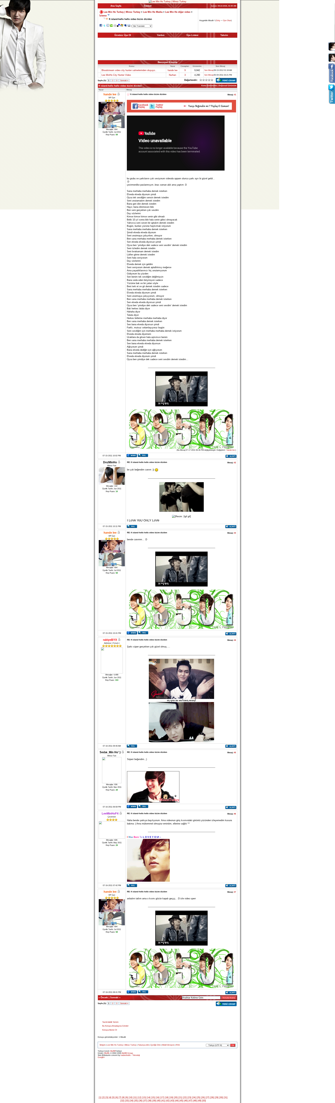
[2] (103, 1097)
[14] (148, 1097)
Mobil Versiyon (168, 1045)
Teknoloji (136, 1055)
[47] (190, 1100)
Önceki (104, 997)
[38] (149, 1100)
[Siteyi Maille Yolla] (128, 26)
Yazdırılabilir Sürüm (110, 1022)
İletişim (102, 1045)
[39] (154, 1100)
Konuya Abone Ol (109, 1030)
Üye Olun (227, 20)
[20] (176, 1097)
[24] (194, 1097)
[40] (159, 1100)
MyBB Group (127, 1053)
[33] (127, 1100)
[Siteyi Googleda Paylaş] (107, 26)
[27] (207, 1097)
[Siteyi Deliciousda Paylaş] (118, 26)
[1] (100, 1097)
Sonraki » (124, 80)
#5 (235, 752)
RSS (178, 1045)
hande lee (172, 70)
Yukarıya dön (143, 1045)
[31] (226, 1097)
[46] (186, 1100)
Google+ (101, 1057)
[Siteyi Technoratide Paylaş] (111, 26)
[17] (162, 1097)
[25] (198, 1097)
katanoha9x (126, 1055)
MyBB (112, 1051)
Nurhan (172, 75)
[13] (144, 1097)
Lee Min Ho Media (152, 11)
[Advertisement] (167, 49)
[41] (163, 1100)
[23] (189, 1097)
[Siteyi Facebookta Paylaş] (100, 26)
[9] (126, 1097)
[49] (199, 1100)
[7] (120, 1097)
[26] (203, 1097)
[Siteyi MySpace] (125, 26)
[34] (131, 1100)
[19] (171, 1097)
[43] (172, 1100)
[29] (216, 1097)
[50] (204, 1100)
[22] (185, 1097)
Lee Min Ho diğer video (177, 11)
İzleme (103, 15)
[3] (106, 1097)
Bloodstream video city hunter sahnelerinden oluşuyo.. (129, 70)
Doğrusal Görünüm (227, 85)
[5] (113, 1097)
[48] (195, 1100)
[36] (140, 1100)
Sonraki (114, 997)
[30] (221, 1097)
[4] (110, 1097)
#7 (235, 892)
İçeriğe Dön (156, 1045)
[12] (139, 1097)
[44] (177, 1100)
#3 (235, 533)
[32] (122, 1100)
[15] (153, 1097)
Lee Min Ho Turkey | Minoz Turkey (122, 11)
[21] (180, 1097)
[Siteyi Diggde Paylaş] (114, 26)
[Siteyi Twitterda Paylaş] (104, 26)
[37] (145, 1100)
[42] (168, 1100)
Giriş (218, 20)
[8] (123, 1097)
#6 (235, 814)
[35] (136, 1100)
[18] (167, 1097)
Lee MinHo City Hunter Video (116, 75)
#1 (235, 95)
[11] (135, 1097)
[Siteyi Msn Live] (121, 26)
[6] (116, 1097)
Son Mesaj (208, 70)
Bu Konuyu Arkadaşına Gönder (115, 1026)
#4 (235, 640)
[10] (130, 1097)
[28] (212, 1097)
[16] (157, 1097)
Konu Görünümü (209, 85)
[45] (181, 1100)
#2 (235, 463)
